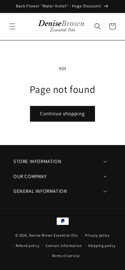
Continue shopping (62, 113)
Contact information (64, 245)
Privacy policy (97, 235)
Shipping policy (102, 245)
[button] (12, 26)
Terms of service (66, 255)
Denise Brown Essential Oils (53, 235)
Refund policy (27, 245)
